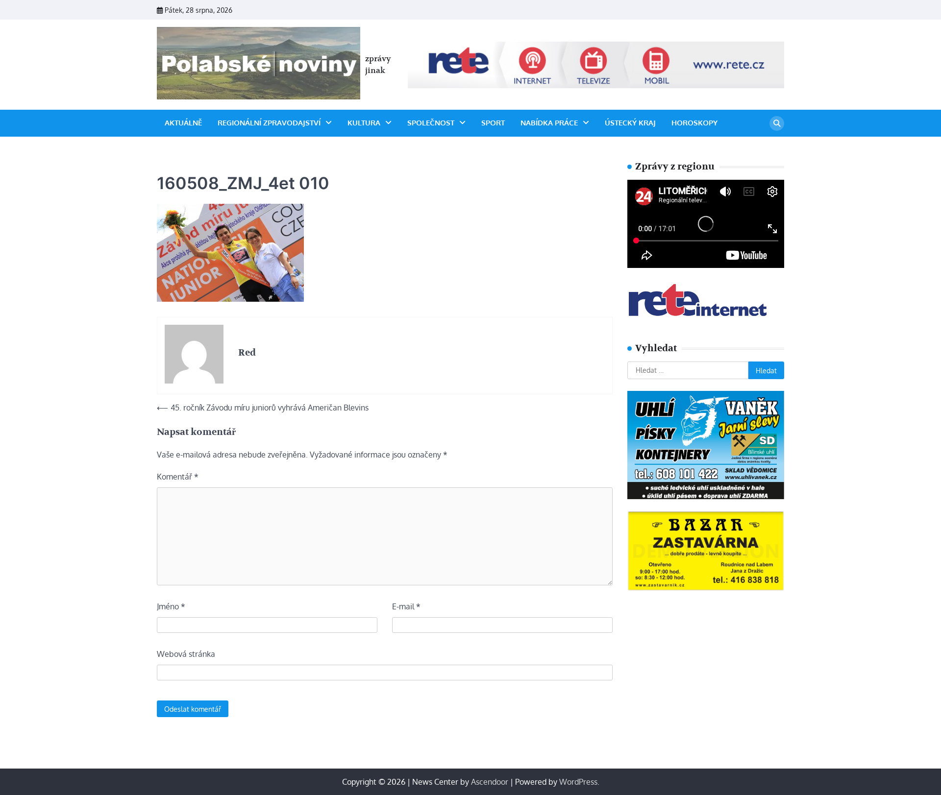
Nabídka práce (549, 122)
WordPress (578, 782)
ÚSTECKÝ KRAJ (630, 122)
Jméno (171, 606)
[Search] (776, 123)
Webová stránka (186, 654)
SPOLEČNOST (430, 122)
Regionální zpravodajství (269, 122)
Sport (493, 122)
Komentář (177, 477)
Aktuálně (183, 122)
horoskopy (694, 122)
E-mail (406, 606)
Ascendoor (489, 782)
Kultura (363, 122)
